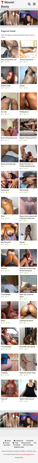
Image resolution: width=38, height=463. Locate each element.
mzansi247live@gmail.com (27, 454)
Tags (16, 443)
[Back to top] (34, 459)
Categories (19, 440)
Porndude (29, 440)
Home (9, 440)
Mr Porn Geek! (28, 445)
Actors (7, 443)
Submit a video (19, 447)
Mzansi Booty (7, 4)
